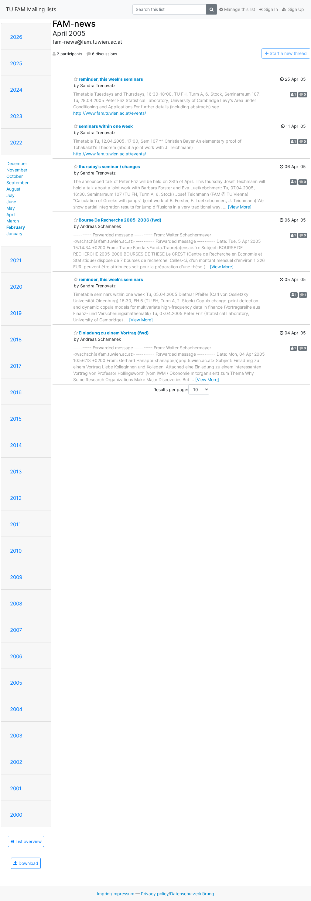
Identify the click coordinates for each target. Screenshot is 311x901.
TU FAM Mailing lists (31, 9)
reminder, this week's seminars (110, 79)
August (13, 188)
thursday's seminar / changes (109, 166)
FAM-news (74, 24)
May (10, 208)
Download (27, 863)
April (10, 214)
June (11, 201)
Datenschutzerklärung (192, 893)
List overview (28, 841)
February (15, 227)
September (17, 182)
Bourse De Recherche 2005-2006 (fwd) (120, 219)
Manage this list (239, 9)
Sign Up (295, 9)
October (14, 176)
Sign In (270, 9)
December (16, 163)
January (14, 233)
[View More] (239, 206)
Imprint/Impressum (115, 893)
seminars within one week (105, 126)
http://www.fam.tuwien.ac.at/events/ (109, 113)
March (12, 220)
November (16, 169)
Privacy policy (155, 893)
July (10, 195)
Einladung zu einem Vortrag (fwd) (113, 332)
